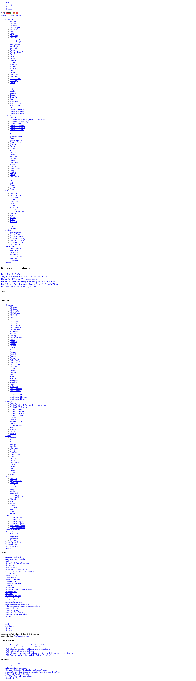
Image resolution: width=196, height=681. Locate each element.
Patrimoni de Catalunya (13, 598)
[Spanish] (14, 13)
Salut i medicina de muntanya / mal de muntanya (22, 606)
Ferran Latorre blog (12, 575)
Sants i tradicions (11, 608)
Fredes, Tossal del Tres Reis (11, 274)
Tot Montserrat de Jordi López (16, 614)
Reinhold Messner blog (13, 602)
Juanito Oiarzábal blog (13, 583)
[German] (8, 13)
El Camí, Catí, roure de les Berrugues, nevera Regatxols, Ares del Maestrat (28, 282)
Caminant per (10, 565)
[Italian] (11, 13)
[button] (9, 19)
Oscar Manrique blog (13, 596)
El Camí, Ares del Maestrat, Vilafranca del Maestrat (19, 279)
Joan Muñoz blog (11, 581)
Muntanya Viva (11, 588)
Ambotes (8, 561)
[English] (2, 13)
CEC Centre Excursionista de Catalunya (19, 571)
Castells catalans (11, 567)
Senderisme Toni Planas (14, 612)
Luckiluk (8, 586)
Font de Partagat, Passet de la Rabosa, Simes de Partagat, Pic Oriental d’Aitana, (29, 284)
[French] (5, 13)
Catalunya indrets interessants (16, 569)
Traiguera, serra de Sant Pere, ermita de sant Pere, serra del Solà (24, 277)
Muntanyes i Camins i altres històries (18, 590)
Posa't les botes (10, 600)
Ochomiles (9, 594)
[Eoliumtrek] (11, 15)
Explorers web (10, 573)
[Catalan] (17, 13)
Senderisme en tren (12, 610)
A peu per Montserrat (13, 557)
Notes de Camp (11, 592)
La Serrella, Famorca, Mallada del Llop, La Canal (19, 287)
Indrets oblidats (10, 577)
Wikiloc (8, 616)
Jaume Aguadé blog (12, 579)
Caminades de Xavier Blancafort (17, 563)
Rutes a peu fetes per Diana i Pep (17, 604)
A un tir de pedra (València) (15, 559)
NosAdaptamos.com (21, 636)
